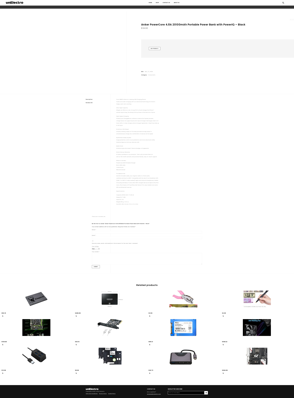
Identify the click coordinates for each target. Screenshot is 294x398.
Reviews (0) (89, 102)
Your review (95, 251)
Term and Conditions (92, 393)
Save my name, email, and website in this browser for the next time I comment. (115, 243)
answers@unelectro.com (154, 394)
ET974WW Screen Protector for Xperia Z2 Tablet (293, 20)
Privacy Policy (103, 393)
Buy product (154, 48)
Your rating (95, 246)
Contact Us (166, 2)
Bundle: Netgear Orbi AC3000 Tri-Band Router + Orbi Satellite (291, 20)
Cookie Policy (112, 393)
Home (150, 2)
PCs (126, 10)
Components (131, 10)
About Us (176, 2)
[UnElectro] (14, 2)
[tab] (98, 99)
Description (89, 99)
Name (94, 229)
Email (94, 235)
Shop (157, 2)
